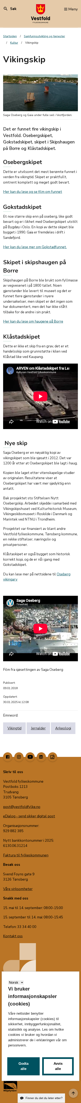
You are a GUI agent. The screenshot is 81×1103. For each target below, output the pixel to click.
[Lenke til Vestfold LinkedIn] (41, 756)
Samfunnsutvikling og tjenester (44, 36)
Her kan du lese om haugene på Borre (33, 321)
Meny (73, 9)
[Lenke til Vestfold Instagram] (18, 756)
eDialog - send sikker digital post (29, 816)
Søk (9, 8)
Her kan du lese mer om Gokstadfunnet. (35, 247)
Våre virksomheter (18, 889)
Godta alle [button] (23, 1066)
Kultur (14, 43)
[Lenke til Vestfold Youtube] (30, 756)
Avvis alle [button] (58, 1066)
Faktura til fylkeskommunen (25, 855)
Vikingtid (14, 728)
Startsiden (10, 36)
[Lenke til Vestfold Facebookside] (7, 756)
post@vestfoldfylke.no (21, 806)
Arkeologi (63, 728)
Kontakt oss (13, 936)
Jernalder (38, 728)
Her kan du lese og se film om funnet (32, 191)
